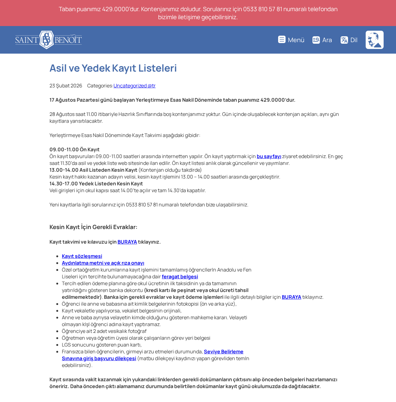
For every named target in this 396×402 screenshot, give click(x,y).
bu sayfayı (269, 156)
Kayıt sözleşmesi (82, 256)
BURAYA (127, 241)
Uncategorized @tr (135, 85)
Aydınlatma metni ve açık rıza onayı (103, 262)
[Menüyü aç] (291, 40)
